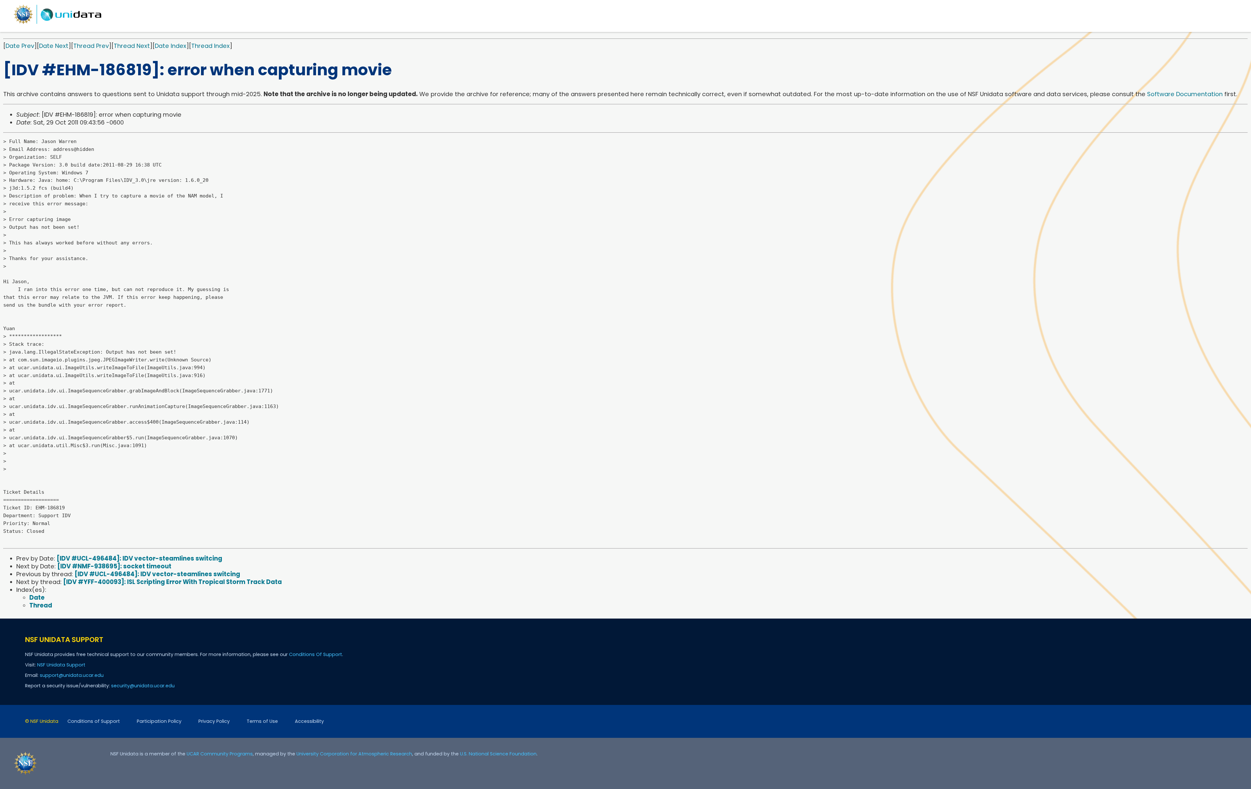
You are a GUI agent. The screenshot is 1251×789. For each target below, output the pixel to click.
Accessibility (309, 721)
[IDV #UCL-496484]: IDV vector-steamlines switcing (139, 558)
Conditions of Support (93, 721)
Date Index (170, 46)
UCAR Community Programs (220, 754)
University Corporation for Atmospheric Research (354, 754)
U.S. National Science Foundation (498, 754)
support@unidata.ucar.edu (72, 675)
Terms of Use (262, 721)
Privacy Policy (214, 721)
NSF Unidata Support (61, 665)
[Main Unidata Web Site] (57, 24)
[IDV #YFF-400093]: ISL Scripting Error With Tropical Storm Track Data (172, 582)
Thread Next (132, 46)
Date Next (53, 46)
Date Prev (20, 46)
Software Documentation (1185, 94)
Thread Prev (91, 46)
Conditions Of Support (315, 654)
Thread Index (210, 46)
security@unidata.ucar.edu (143, 685)
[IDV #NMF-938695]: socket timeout (114, 566)
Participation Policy (159, 721)
